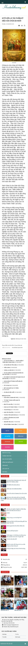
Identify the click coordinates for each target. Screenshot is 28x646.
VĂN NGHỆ (7, 441)
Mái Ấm (7, 430)
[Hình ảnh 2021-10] (7, 592)
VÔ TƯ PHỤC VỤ (7, 385)
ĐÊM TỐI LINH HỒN (8, 404)
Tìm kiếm (4, 637)
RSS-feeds (17, 637)
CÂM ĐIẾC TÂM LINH (8, 421)
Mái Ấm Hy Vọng (6, 452)
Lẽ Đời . (8, 513)
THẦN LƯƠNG (7, 367)
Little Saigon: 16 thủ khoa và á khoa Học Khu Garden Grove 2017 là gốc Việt (16, 536)
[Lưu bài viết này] (25, 25)
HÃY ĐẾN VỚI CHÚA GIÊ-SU (13, 484)
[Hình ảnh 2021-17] (20, 604)
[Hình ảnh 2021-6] (7, 580)
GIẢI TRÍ (21, 441)
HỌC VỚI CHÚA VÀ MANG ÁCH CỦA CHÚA (17, 493)
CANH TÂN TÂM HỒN (8, 412)
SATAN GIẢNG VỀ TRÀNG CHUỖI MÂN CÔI (13, 381)
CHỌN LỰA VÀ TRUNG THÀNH (10, 407)
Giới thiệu (4, 634)
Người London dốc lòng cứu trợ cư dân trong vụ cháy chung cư (16, 545)
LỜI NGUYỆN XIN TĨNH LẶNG (10, 364)
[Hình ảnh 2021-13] (20, 592)
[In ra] (22, 25)
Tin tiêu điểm (5, 476)
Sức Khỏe (7, 447)
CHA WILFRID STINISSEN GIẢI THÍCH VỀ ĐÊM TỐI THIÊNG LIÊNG (16, 481)
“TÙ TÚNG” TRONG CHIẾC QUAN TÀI (12, 400)
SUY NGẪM (7, 436)
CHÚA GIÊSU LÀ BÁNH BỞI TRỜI (11, 397)
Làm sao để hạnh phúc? (12, 530)
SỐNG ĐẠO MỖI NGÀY (7, 462)
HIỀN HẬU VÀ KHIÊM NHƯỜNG (14, 488)
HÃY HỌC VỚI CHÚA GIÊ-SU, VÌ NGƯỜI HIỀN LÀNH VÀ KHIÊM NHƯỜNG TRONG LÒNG (13, 499)
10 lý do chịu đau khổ (12, 539)
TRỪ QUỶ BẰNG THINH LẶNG (10, 424)
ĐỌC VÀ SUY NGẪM (7, 459)
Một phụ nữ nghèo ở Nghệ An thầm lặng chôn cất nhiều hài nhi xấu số (16, 509)
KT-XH (20, 430)
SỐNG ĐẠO (20, 436)
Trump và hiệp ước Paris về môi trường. (16, 548)
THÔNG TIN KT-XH (6, 455)
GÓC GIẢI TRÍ (5, 468)
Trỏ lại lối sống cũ (7, 409)
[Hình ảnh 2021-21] (20, 580)
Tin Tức (17, 634)
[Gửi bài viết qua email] (19, 25)
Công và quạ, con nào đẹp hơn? (14, 517)
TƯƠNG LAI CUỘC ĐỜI (9, 370)
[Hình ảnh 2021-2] (7, 604)
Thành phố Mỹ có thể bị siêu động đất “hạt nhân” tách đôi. (17, 522)
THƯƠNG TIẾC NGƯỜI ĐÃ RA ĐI (11, 415)
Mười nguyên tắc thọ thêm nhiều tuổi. (16, 525)
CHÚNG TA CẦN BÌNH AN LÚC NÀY (11, 417)
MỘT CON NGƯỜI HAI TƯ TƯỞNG (11, 388)
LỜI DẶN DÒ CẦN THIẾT (9, 392)
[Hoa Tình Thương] (14, 7)
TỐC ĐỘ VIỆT (9, 643)
